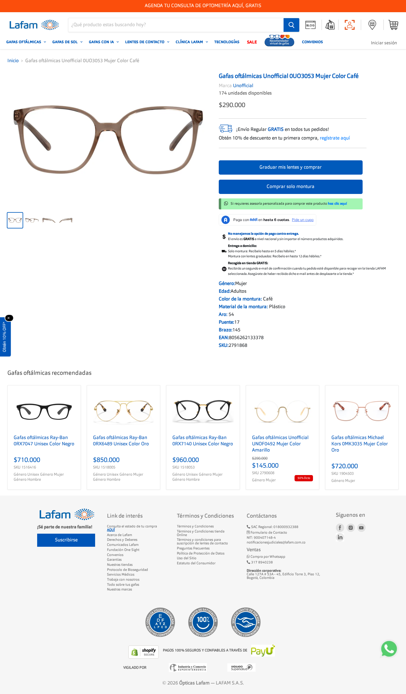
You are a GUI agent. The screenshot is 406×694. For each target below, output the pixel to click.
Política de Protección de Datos (200, 553)
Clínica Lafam (190, 42)
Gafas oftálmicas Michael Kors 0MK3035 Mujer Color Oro (359, 444)
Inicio (13, 61)
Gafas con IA (102, 42)
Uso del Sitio (186, 558)
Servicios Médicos (120, 574)
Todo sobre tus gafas (123, 585)
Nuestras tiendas (120, 565)
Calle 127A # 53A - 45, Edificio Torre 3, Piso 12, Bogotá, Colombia (283, 574)
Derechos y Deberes (122, 540)
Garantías (114, 560)
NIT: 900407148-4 (261, 538)
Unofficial (243, 86)
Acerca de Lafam (119, 535)
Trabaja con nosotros (123, 580)
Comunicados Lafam (123, 545)
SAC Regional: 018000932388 (274, 527)
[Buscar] (291, 25)
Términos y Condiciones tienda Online (200, 533)
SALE (252, 42)
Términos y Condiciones (195, 526)
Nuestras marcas (119, 589)
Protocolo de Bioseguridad (127, 570)
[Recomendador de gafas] (279, 42)
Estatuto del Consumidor (196, 563)
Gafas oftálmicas (24, 42)
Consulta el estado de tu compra (132, 528)
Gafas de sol (65, 42)
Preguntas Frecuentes (193, 548)
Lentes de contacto (145, 42)
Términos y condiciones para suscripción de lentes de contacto (202, 541)
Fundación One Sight (123, 550)
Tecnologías (226, 42)
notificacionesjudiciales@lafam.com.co (276, 542)
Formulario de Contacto (268, 533)
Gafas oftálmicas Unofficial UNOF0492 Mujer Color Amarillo (280, 444)
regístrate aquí (335, 138)
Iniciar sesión (384, 43)
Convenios (312, 42)
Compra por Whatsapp (267, 557)
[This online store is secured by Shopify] (144, 652)
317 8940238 (261, 562)
